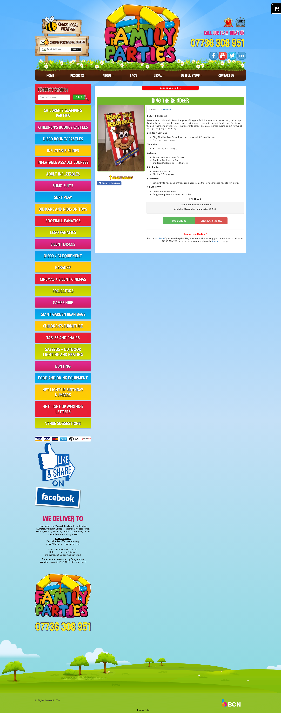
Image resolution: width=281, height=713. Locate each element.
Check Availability (211, 220)
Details (152, 109)
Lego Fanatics (63, 232)
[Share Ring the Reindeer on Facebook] (121, 183)
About (107, 75)
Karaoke (63, 267)
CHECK (79, 97)
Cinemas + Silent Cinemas (63, 279)
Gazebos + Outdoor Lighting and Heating (63, 351)
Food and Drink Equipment (63, 378)
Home (50, 75)
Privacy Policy (143, 710)
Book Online (178, 220)
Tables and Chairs (63, 337)
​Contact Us (217, 241)
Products (77, 75)
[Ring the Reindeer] (121, 138)
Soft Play (63, 197)
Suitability (166, 109)
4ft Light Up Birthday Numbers (63, 392)
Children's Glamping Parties (63, 112)
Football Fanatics (63, 221)
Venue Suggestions (63, 423)
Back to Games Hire (170, 87)
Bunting (63, 366)
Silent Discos (63, 244)
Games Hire (63, 302)
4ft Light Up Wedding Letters (63, 409)
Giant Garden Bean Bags (63, 314)
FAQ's (134, 75)
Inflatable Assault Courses (62, 162)
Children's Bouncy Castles (63, 127)
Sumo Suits (63, 186)
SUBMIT (76, 49)
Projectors (63, 291)
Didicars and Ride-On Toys (63, 209)
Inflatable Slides (63, 150)
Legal (158, 75)
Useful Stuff (190, 75)
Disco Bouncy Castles (63, 139)
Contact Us (226, 75)
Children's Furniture (63, 326)
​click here (159, 238)
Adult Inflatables (63, 174)
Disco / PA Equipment (63, 256)
